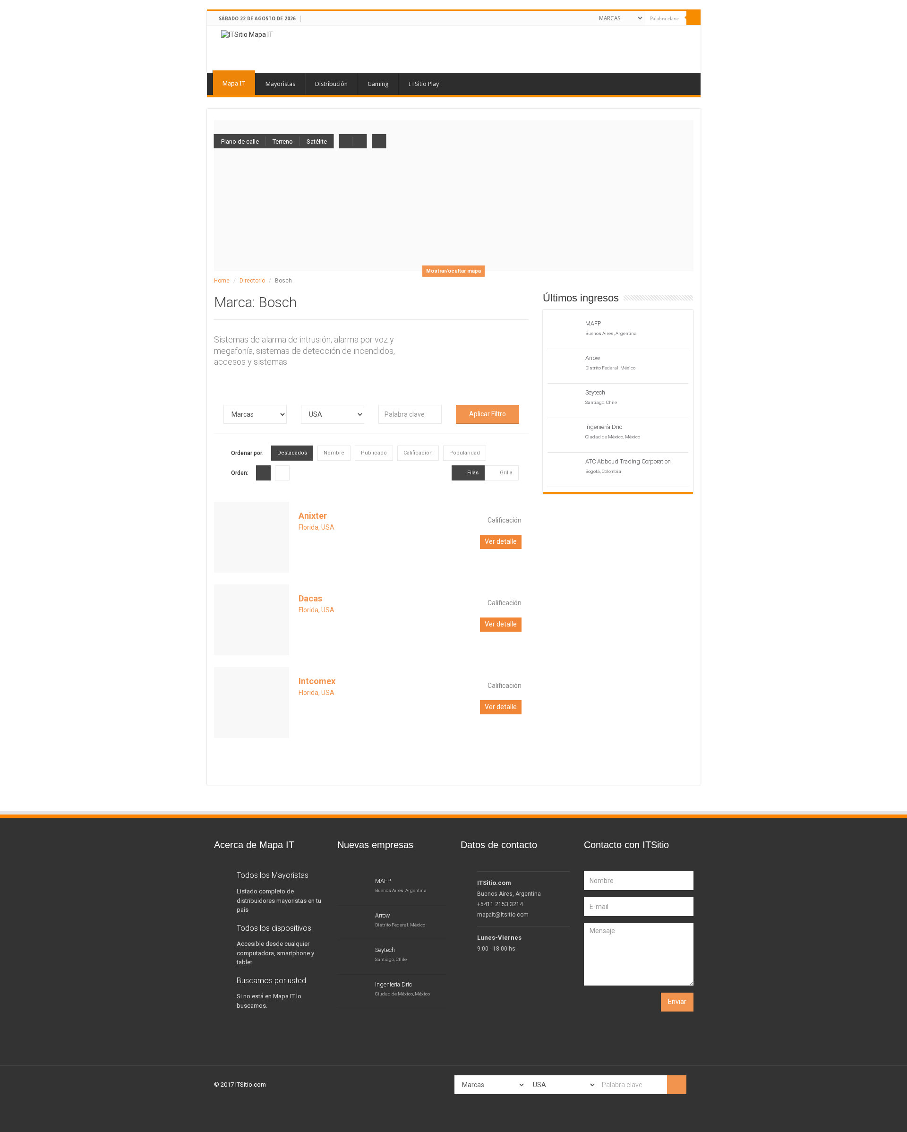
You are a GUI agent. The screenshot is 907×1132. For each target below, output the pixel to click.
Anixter (313, 516)
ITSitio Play (424, 83)
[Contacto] (589, 17)
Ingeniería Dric (603, 426)
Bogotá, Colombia (603, 471)
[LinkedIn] (572, 17)
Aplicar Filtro (487, 414)
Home (222, 280)
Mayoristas (280, 83)
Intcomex (317, 681)
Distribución (331, 83)
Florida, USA (316, 527)
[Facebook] (555, 17)
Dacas (310, 598)
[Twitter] (564, 17)
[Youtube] (581, 17)
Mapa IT (234, 83)
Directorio (252, 280)
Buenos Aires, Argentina (611, 333)
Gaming (378, 83)
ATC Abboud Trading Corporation (628, 461)
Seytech (595, 392)
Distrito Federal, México (610, 367)
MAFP (593, 323)
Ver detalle (501, 541)
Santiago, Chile (601, 402)
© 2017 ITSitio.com (240, 1084)
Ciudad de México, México (612, 436)
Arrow (592, 357)
